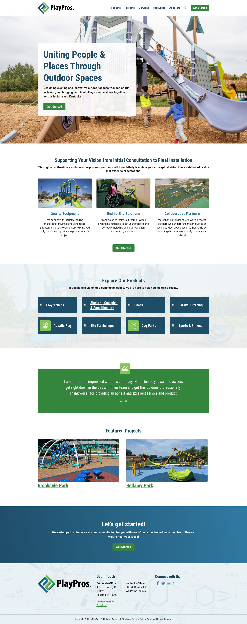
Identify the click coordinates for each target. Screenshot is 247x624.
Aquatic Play (62, 326)
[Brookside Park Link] (78, 481)
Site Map (126, 619)
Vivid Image (166, 619)
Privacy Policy (138, 619)
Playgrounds (55, 305)
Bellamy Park (139, 486)
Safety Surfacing (190, 305)
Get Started (54, 106)
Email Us (101, 605)
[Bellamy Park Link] (167, 481)
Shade (138, 305)
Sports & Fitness (190, 326)
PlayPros (56, 7)
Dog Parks (149, 326)
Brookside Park (53, 486)
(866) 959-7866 (105, 601)
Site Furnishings (102, 326)
